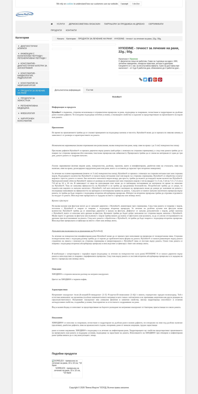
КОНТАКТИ (71, 30)
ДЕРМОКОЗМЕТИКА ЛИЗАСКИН (84, 24)
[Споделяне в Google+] (155, 79)
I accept (124, 4)
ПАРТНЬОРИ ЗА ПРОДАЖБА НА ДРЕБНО (124, 24)
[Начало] (52, 24)
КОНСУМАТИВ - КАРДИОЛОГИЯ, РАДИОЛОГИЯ (27, 75)
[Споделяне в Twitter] (145, 79)
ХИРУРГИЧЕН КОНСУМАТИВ (26, 119)
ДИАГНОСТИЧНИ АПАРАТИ (27, 47)
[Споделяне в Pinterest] (160, 79)
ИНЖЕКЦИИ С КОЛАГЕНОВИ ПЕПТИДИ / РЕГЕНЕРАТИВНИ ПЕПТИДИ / (32, 55)
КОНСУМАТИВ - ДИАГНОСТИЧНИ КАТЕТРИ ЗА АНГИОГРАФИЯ (32, 65)
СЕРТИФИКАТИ (156, 24)
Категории (71, 38)
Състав (89, 90)
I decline (136, 4)
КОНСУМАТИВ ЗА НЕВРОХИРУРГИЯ (28, 84)
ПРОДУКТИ (56, 30)
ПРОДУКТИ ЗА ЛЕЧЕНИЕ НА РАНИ (31, 91)
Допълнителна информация (67, 90)
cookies (69, 4)
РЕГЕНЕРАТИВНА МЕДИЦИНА (28, 107)
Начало (60, 38)
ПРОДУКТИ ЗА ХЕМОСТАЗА (26, 99)
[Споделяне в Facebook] (150, 79)
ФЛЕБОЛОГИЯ (27, 113)
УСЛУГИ (61, 24)
